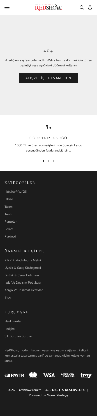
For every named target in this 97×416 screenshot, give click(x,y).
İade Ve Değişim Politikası (23, 282)
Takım (9, 207)
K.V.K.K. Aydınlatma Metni (23, 260)
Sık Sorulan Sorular (18, 336)
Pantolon (11, 221)
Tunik (8, 214)
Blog (8, 297)
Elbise (9, 199)
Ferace (9, 229)
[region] (48, 138)
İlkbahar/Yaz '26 (16, 192)
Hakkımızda (13, 321)
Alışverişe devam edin (48, 78)
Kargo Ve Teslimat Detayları (24, 290)
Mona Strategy (57, 395)
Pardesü (10, 236)
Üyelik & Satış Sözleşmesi (23, 268)
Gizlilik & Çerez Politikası (22, 275)
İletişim (10, 329)
